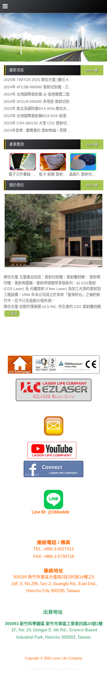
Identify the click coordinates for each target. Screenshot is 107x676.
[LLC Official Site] (20, 372)
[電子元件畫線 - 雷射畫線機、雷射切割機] (23, 170)
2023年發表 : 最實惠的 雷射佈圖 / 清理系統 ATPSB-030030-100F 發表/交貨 (38, 130)
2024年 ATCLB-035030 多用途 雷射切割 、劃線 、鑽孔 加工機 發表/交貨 (38, 102)
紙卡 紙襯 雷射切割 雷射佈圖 (62, 174)
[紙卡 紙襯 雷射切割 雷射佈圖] (53, 170)
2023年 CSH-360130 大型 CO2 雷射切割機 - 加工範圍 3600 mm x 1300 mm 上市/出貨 (38, 123)
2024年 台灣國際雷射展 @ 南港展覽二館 (37, 94)
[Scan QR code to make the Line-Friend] (53, 508)
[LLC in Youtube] (51, 457)
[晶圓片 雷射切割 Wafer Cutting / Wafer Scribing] (83, 170)
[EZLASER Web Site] (54, 400)
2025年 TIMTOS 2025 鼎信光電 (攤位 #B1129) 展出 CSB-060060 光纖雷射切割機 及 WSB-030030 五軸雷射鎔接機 (38, 80)
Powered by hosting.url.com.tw (53, 669)
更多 (14, 313)
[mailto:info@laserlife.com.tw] (53, 434)
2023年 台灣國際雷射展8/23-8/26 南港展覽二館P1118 (38, 116)
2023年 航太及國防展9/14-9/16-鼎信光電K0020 (38, 109)
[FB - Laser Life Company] (53, 476)
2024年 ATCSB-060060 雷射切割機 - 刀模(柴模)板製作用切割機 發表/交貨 (38, 87)
